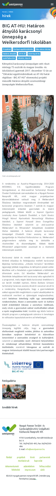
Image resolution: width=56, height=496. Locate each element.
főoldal (4, 12)
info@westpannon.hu (35, 449)
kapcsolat (38, 460)
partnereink (44, 457)
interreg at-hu (34, 54)
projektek (21, 457)
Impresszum (30, 469)
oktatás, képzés (24, 58)
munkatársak (23, 460)
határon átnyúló (9, 54)
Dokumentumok (12, 466)
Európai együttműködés (23, 49)
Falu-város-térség (43, 49)
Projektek (7, 49)
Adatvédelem (29, 466)
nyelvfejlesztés (9, 58)
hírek (32, 457)
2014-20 (22, 54)
